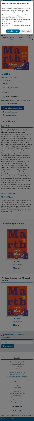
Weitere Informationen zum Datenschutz (16, 25)
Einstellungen (26, 31)
